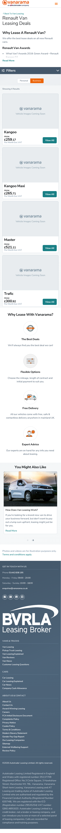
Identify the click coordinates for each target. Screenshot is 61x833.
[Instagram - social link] (10, 597)
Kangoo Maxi (14, 186)
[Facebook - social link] (5, 597)
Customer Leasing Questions (15, 664)
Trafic (8, 293)
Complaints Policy (10, 719)
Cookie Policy (8, 726)
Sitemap (6, 743)
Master (9, 240)
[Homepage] (15, 3)
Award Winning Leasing (13, 708)
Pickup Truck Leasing (12, 650)
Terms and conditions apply (17, 554)
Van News (7, 661)
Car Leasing (7, 678)
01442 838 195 (16, 572)
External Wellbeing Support (15, 747)
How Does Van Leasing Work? (21, 509)
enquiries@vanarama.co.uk (15, 588)
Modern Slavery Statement (14, 733)
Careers (6, 712)
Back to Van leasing (14, 13)
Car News (7, 685)
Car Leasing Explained (12, 681)
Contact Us (7, 705)
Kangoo (10, 132)
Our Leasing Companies (13, 740)
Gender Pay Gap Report (13, 736)
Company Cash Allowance (14, 688)
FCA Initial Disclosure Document (17, 715)
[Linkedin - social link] (16, 597)
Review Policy (8, 750)
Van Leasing (8, 647)
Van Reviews (8, 657)
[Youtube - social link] (22, 597)
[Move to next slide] (33, 540)
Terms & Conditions (11, 729)
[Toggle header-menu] (56, 3)
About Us (6, 701)
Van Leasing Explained (12, 654)
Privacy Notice (9, 722)
